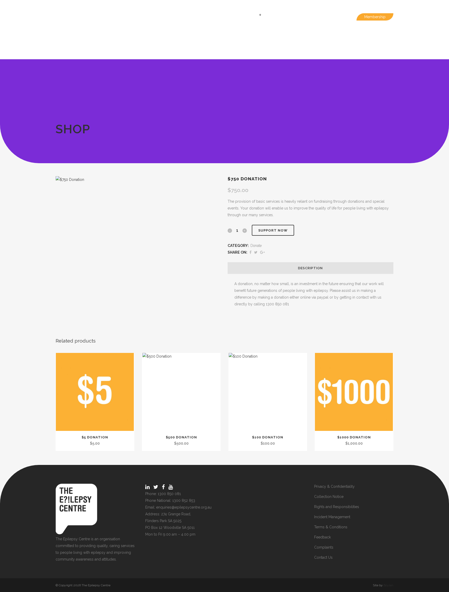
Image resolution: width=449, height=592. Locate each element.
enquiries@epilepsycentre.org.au (184, 507)
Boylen (388, 585)
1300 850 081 (169, 494)
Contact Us (323, 557)
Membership (375, 17)
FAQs (311, 17)
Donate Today (336, 17)
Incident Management (332, 517)
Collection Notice (329, 497)
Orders (292, 17)
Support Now (273, 230)
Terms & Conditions (330, 527)
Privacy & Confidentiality (334, 486)
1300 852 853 (183, 500)
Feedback (322, 537)
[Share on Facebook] (250, 252)
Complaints (323, 547)
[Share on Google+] (262, 252)
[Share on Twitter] (255, 252)
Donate (256, 246)
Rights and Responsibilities (336, 507)
